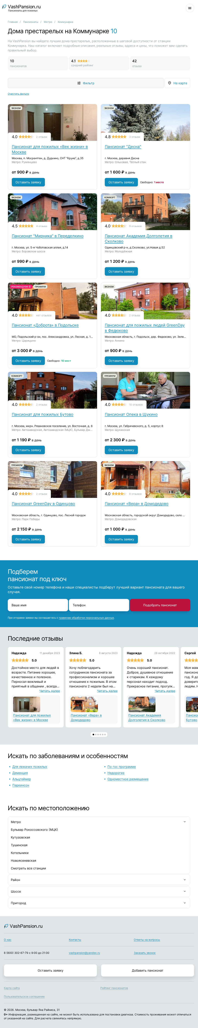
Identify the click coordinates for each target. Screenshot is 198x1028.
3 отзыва (134, 136)
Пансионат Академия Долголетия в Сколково (138, 239)
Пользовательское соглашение (24, 996)
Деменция (20, 773)
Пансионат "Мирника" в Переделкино (48, 236)
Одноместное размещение (128, 779)
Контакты (75, 939)
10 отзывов (136, 404)
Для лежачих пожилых (29, 767)
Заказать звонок (145, 952)
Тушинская (19, 845)
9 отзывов (135, 226)
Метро (48, 21)
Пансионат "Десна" (123, 146)
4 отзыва (41, 226)
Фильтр (88, 83)
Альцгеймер (21, 779)
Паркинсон (20, 785)
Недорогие (116, 773)
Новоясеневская (23, 860)
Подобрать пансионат (160, 605)
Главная (13, 21)
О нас (7, 939)
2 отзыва (41, 136)
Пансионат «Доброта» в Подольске (45, 325)
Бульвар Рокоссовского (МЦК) (34, 830)
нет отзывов (43, 315)
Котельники (20, 853)
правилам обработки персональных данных (86, 617)
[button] (93, 734)
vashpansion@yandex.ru (84, 952)
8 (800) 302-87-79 (16, 952)
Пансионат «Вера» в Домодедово (136, 503)
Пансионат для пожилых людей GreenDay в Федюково (145, 328)
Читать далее (49, 691)
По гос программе (122, 767)
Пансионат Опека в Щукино (131, 414)
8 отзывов (135, 493)
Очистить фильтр (18, 93)
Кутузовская (20, 837)
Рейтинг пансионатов (114, 988)
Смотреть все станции (28, 868)
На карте (180, 83)
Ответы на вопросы (147, 939)
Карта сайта (12, 988)
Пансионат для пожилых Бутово (42, 414)
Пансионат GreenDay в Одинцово (43, 503)
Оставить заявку (28, 182)
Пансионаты (30, 21)
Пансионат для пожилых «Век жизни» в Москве (50, 149)
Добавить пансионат (147, 970)
